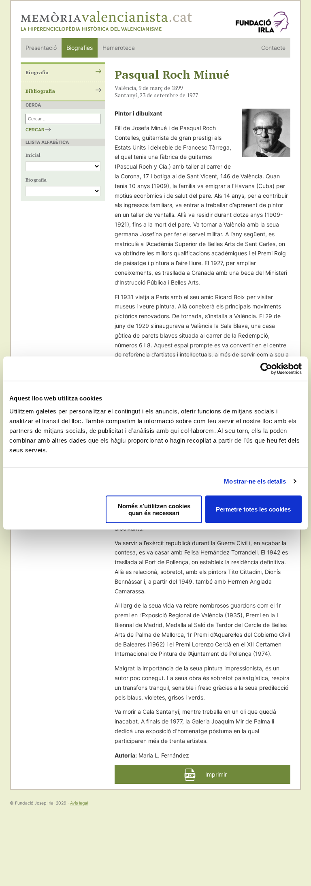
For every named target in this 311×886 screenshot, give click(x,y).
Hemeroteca (118, 47)
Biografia (37, 72)
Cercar (35, 129)
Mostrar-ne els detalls (255, 481)
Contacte (273, 47)
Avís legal (79, 803)
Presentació (41, 47)
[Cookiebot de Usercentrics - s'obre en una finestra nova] (266, 369)
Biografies (79, 47)
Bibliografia (40, 91)
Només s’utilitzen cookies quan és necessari (154, 509)
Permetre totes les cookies (253, 509)
